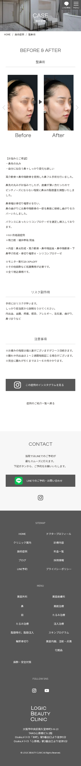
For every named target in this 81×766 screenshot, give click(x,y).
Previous (4, 107)
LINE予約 (22, 569)
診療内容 (59, 542)
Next (76, 107)
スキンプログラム (59, 632)
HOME (22, 533)
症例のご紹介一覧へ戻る (41, 403)
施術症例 (22, 551)
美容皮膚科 (58, 596)
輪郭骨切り (22, 641)
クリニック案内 (22, 542)
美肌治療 (59, 606)
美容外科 (22, 596)
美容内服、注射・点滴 (59, 641)
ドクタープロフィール (58, 533)
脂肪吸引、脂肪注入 (22, 632)
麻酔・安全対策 (22, 662)
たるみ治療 (22, 623)
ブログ (22, 560)
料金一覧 (59, 551)
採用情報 (59, 560)
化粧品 (59, 650)
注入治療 (59, 623)
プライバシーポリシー (59, 569)
